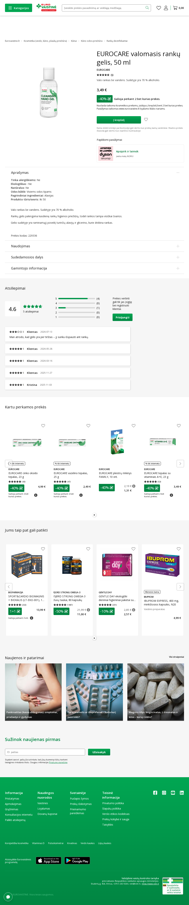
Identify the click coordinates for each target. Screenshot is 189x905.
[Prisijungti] (166, 8)
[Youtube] (173, 794)
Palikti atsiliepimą (15, 820)
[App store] (48, 861)
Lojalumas (43, 808)
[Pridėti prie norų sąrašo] (146, 120)
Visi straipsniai (176, 656)
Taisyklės (107, 824)
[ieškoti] (147, 7)
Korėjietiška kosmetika (16, 843)
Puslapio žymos (79, 798)
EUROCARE (103, 69)
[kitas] (180, 463)
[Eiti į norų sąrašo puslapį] (159, 8)
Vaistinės (42, 803)
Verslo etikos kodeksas (116, 814)
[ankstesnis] (8, 463)
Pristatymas (12, 798)
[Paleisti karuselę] (94, 515)
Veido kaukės (87, 843)
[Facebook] (155, 794)
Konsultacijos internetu (18, 814)
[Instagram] (164, 794)
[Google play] (77, 861)
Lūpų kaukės (104, 843)
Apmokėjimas (13, 804)
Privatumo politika (113, 803)
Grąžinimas (11, 809)
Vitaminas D (38, 843)
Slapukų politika (111, 808)
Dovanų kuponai (47, 814)
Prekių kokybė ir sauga (115, 819)
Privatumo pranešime (58, 762)
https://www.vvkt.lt (150, 883)
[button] (105, 75)
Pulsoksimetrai (55, 843)
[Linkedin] (182, 794)
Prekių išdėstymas (81, 804)
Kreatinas (72, 843)
